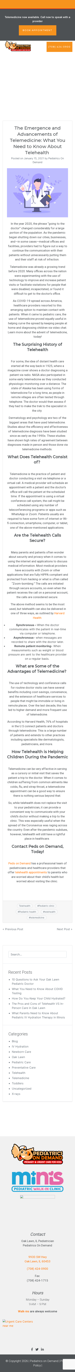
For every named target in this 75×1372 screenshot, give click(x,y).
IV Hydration (20, 1046)
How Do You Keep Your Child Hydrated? (38, 998)
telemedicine (37, 917)
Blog (15, 1041)
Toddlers (17, 1083)
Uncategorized (21, 1088)
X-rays (16, 1094)
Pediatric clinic (46, 905)
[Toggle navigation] (68, 57)
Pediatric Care (21, 1062)
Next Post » (64, 929)
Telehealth (24, 905)
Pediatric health (27, 911)
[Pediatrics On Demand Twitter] (37, 1349)
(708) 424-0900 (59, 46)
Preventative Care (24, 1067)
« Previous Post (13, 929)
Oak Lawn (18, 1057)
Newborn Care (21, 1051)
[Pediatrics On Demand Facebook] (32, 1349)
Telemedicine (20, 1078)
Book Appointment (37, 30)
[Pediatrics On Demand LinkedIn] (42, 1349)
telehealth (49, 911)
